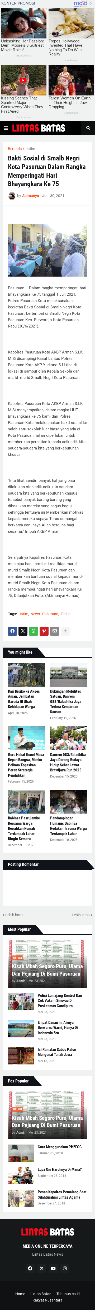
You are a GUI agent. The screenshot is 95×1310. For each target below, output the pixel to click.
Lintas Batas (40, 1294)
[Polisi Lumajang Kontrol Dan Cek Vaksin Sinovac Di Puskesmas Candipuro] (21, 1001)
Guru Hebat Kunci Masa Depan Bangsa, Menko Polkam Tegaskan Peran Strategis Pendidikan (26, 765)
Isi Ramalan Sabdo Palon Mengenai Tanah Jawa (57, 1052)
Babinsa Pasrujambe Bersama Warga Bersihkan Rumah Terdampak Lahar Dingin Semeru (24, 828)
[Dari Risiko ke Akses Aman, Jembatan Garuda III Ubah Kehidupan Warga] (26, 675)
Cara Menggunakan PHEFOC (60, 1147)
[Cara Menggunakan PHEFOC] (21, 1153)
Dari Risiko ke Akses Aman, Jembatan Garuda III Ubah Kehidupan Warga (24, 699)
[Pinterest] (44, 631)
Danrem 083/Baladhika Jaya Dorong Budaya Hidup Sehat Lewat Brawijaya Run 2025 (68, 762)
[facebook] (30, 1268)
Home (20, 1294)
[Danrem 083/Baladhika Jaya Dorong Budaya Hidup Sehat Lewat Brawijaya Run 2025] (68, 738)
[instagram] (64, 1268)
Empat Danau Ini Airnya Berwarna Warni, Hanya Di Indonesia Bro (58, 1027)
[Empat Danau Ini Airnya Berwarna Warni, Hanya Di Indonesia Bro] (21, 1028)
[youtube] (53, 1268)
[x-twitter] (41, 1268)
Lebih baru (14, 915)
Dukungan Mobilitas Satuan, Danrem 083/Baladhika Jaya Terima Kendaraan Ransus (65, 701)
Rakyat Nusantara (47, 1300)
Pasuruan (50, 614)
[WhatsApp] (33, 631)
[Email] (54, 631)
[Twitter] (22, 631)
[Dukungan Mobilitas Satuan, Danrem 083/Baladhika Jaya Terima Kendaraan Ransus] (68, 675)
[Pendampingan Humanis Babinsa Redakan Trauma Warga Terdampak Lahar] (68, 802)
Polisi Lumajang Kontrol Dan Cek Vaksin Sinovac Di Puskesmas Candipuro (60, 1000)
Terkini (66, 614)
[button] (6, 128)
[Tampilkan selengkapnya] (65, 631)
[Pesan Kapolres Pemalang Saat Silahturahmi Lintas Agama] (21, 1198)
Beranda (15, 149)
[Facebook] (12, 631)
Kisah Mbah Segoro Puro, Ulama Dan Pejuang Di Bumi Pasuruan (47, 970)
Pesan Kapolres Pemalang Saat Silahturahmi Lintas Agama (62, 1195)
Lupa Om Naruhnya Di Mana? (60, 1169)
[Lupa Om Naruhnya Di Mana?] (21, 1175)
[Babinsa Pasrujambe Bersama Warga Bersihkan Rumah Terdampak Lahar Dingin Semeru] (26, 802)
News (35, 614)
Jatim (30, 149)
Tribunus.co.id (68, 1294)
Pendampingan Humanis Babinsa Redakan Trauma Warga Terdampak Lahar (68, 826)
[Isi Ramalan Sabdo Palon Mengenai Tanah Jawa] (21, 1055)
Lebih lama (81, 915)
